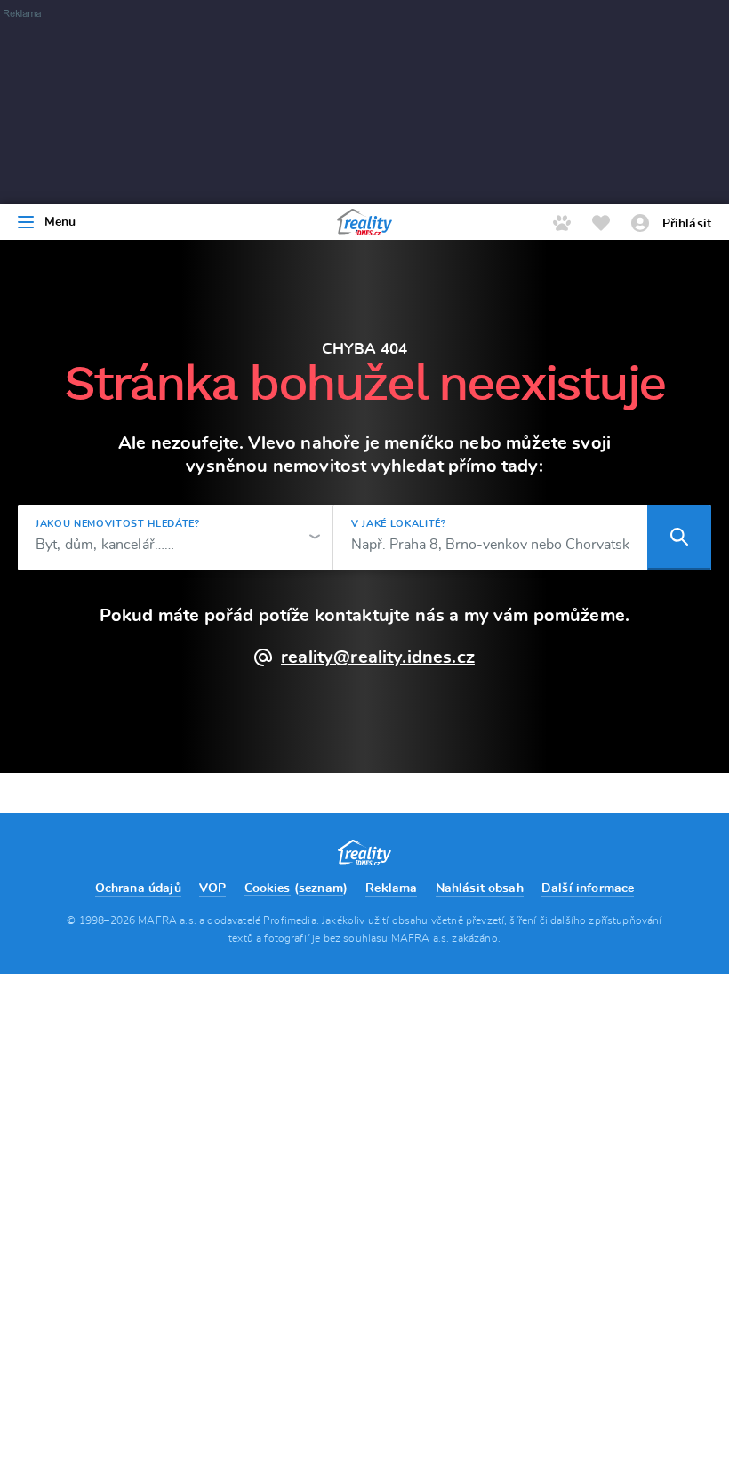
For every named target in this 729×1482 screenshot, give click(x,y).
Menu (60, 222)
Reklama (391, 888)
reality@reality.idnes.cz (378, 657)
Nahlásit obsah (480, 888)
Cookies (267, 888)
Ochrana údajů (138, 888)
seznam (321, 888)
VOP (212, 888)
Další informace (587, 888)
